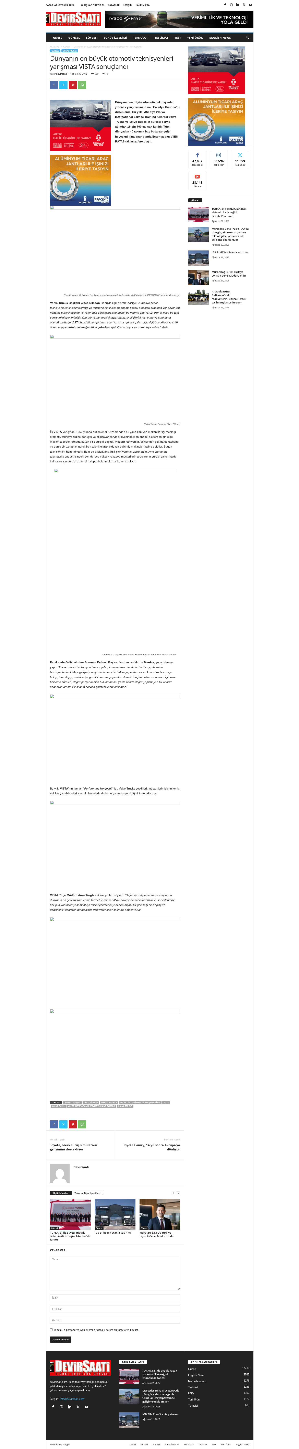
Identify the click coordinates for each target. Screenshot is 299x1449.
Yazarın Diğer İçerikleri (87, 1192)
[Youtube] (250, 5)
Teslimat (161, 38)
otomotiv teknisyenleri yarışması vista (140, 1102)
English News (220, 38)
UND (191, 1393)
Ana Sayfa (54, 46)
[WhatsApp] (82, 85)
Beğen (197, 153)
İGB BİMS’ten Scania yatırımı (113, 1232)
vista (166, 1102)
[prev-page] (173, 1193)
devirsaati (61, 73)
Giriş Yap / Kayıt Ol (93, 5)
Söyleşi (92, 38)
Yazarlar (114, 5)
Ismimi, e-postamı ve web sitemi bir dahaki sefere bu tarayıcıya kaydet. (96, 1329)
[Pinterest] (73, 85)
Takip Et (219, 153)
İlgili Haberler (60, 1192)
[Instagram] (231, 5)
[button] (247, 37)
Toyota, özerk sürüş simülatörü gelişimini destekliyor (73, 1147)
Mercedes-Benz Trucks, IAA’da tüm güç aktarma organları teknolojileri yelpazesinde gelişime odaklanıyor (230, 234)
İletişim (127, 5)
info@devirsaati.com (72, 1398)
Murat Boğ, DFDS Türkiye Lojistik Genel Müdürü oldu (157, 1234)
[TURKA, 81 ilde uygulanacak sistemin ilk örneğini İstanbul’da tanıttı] (70, 1214)
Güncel (74, 38)
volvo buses (58, 1106)
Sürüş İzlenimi (115, 38)
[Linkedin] (237, 5)
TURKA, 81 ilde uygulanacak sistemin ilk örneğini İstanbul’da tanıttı (70, 1236)
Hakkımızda (142, 5)
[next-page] (178, 1193)
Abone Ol (197, 174)
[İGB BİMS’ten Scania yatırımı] (115, 1214)
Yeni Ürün (195, 38)
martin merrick (109, 1102)
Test (178, 38)
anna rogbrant (73, 1102)
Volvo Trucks (70, 51)
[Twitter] (244, 5)
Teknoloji (140, 38)
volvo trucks (125, 1106)
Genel (57, 38)
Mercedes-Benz (197, 1381)
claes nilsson (91, 1102)
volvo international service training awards (91, 1106)
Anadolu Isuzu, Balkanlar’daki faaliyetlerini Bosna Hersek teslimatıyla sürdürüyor (229, 297)
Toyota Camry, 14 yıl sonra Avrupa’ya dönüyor (151, 1147)
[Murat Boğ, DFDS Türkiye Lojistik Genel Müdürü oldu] (160, 1214)
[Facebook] (225, 5)
